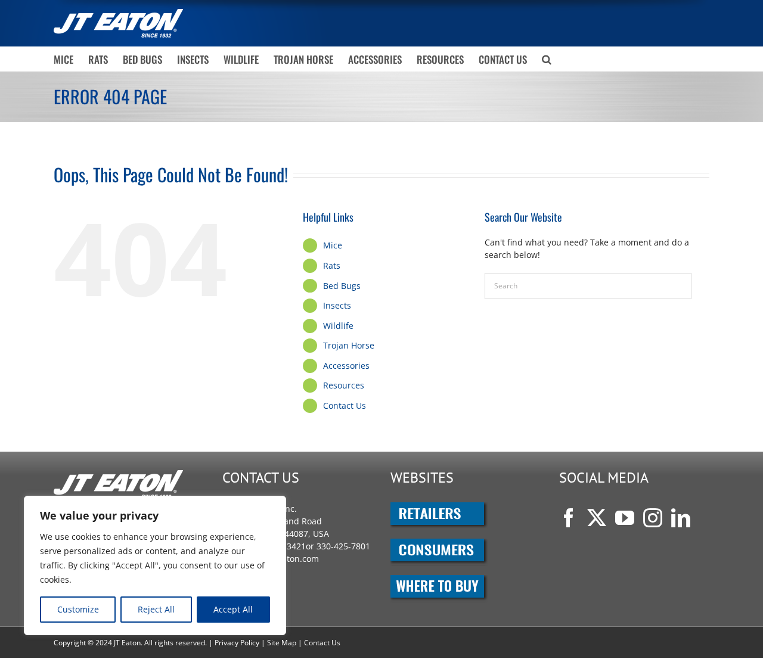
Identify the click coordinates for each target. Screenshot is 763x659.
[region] (155, 565)
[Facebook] (568, 517)
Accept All (233, 609)
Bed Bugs (342, 285)
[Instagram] (652, 517)
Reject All (156, 609)
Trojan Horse (348, 345)
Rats (331, 265)
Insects (337, 305)
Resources (343, 385)
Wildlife (338, 325)
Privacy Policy (237, 643)
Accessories (346, 365)
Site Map (281, 643)
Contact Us (344, 405)
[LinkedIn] (680, 517)
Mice (332, 245)
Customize (78, 609)
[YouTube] (624, 517)
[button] (546, 59)
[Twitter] (596, 517)
